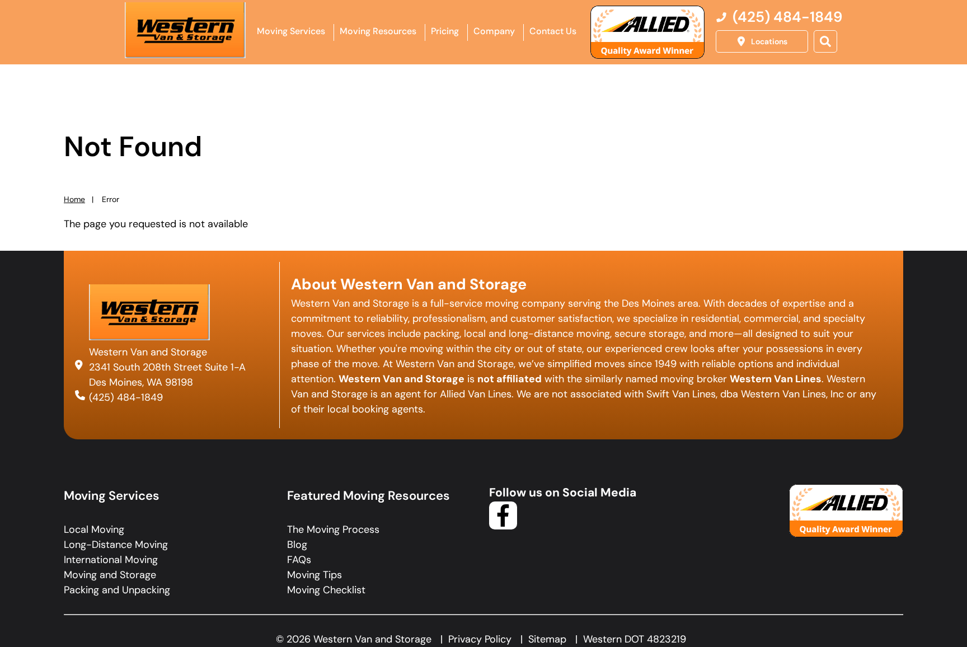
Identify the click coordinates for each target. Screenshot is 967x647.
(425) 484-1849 (126, 397)
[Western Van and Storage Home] (185, 30)
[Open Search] (825, 41)
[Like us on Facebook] (503, 526)
